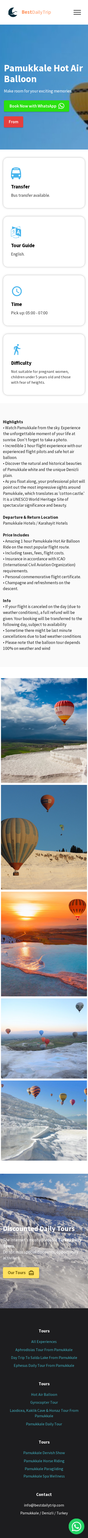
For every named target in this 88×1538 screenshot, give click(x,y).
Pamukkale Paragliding (44, 1468)
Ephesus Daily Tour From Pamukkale (44, 1365)
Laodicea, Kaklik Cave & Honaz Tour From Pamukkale (44, 1413)
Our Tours (17, 1272)
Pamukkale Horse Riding (44, 1460)
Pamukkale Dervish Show (44, 1452)
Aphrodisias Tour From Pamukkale (44, 1349)
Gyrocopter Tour (44, 1402)
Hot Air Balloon (44, 1394)
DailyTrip (36, 12)
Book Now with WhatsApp (32, 106)
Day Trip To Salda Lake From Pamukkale (44, 1357)
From (13, 121)
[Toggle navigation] (77, 12)
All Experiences (44, 1341)
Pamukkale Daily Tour (44, 1423)
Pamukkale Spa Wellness (44, 1476)
